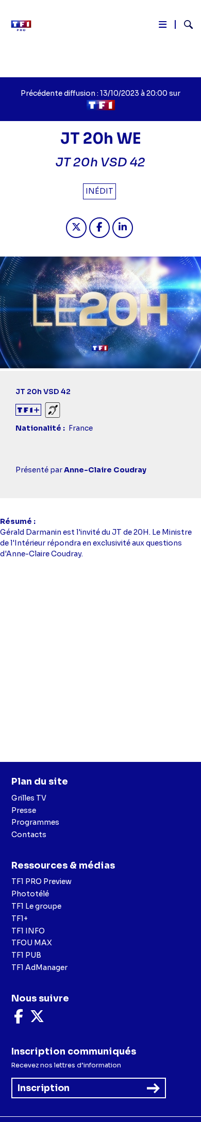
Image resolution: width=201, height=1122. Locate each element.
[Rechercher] (184, 26)
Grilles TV (28, 798)
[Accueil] (24, 25)
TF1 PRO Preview (41, 881)
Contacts (28, 834)
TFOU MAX (31, 942)
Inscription (44, 1088)
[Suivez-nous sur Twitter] (37, 1019)
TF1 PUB (26, 955)
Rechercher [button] (184, 24)
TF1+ (19, 918)
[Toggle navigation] (162, 27)
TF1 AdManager (39, 967)
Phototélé (30, 893)
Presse (23, 810)
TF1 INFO (28, 931)
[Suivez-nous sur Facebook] (18, 1019)
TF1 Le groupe (36, 906)
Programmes (35, 822)
